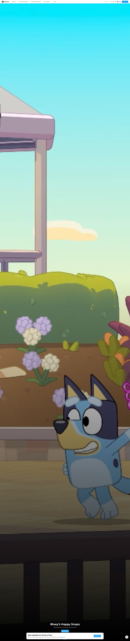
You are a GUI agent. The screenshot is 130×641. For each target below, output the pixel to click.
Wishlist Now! (65, 631)
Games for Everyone (23, 1)
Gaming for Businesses (36, 1)
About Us (14, 1)
